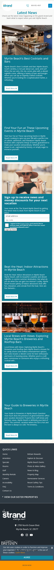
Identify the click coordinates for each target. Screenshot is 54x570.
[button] (27, 495)
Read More (12, 89)
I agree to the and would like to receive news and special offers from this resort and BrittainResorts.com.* (27, 225)
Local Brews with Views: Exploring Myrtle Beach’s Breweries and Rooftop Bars (26, 339)
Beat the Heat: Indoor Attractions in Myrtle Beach (26, 268)
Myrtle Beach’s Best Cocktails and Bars (26, 59)
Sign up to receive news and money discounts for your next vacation (25, 200)
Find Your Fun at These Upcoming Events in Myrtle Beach (26, 129)
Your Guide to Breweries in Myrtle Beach (26, 406)
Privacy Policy (25, 223)
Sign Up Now (10, 229)
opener (50, 6)
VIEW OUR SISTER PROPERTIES (21, 496)
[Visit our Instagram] (27, 535)
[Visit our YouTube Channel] (32, 535)
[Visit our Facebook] (22, 535)
